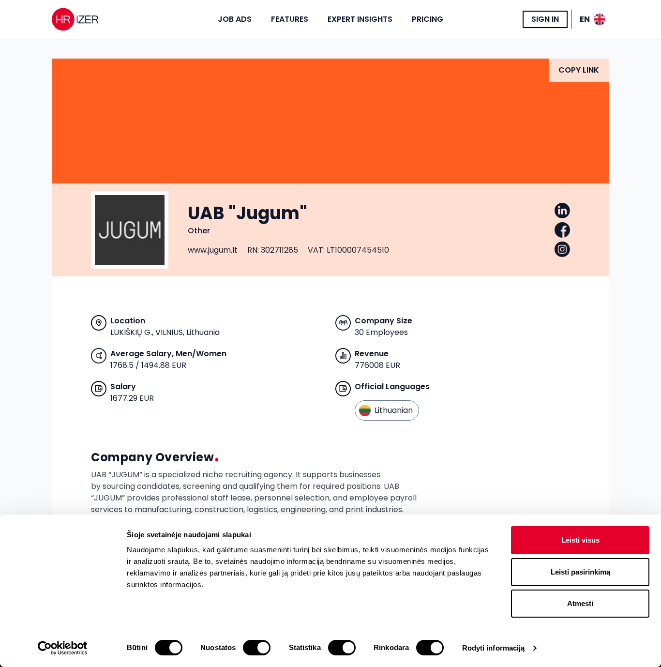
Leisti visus (580, 540)
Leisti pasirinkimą (580, 572)
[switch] (256, 647)
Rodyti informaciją (493, 648)
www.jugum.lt (213, 250)
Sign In (545, 19)
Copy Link (578, 70)
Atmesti (580, 603)
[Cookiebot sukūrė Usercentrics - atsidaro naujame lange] (62, 648)
